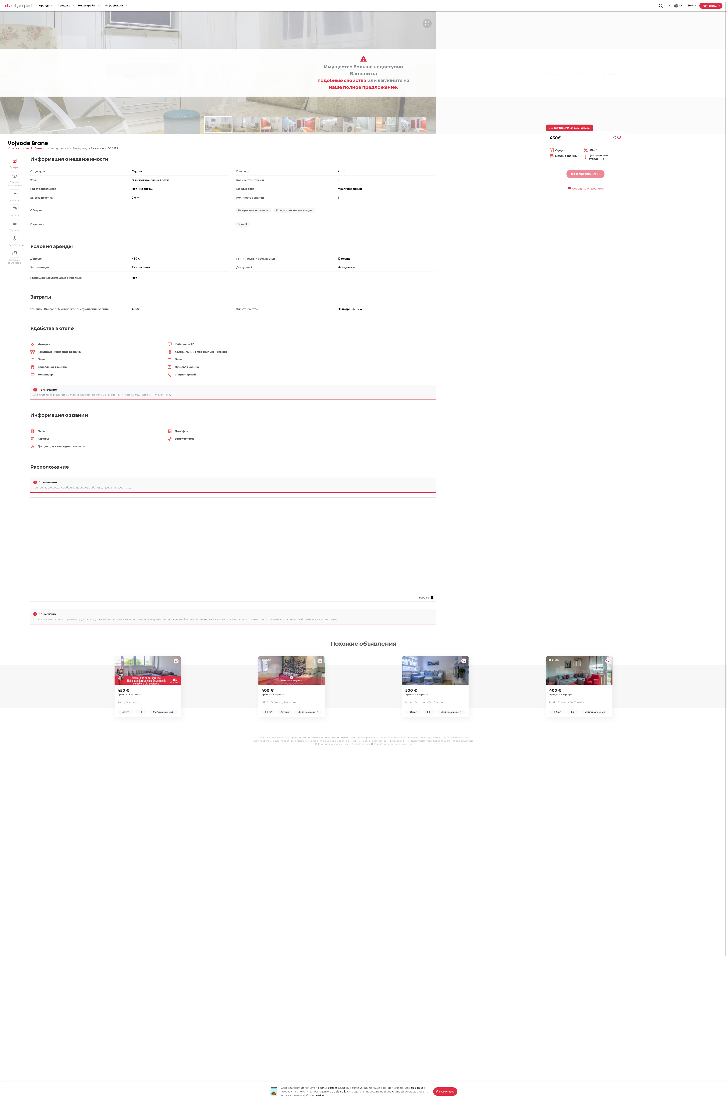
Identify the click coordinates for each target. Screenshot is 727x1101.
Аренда (44, 5)
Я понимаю (445, 1091)
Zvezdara (41, 148)
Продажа (64, 5)
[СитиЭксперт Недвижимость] (19, 6)
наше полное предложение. (363, 87)
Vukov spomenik (20, 148)
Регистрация (711, 6)
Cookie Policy (339, 1091)
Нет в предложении (585, 174)
